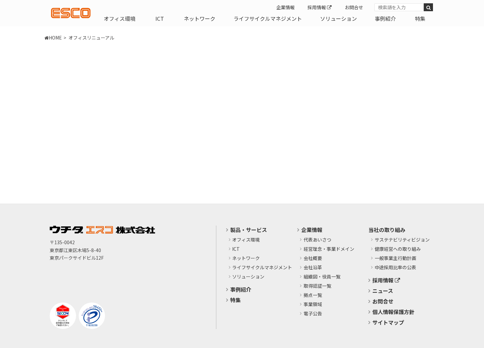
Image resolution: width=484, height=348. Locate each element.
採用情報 (317, 7)
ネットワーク (199, 18)
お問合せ (354, 7)
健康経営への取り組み (398, 249)
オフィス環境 (119, 18)
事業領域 (313, 304)
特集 (420, 18)
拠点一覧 (313, 295)
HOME (55, 37)
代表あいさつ (317, 240)
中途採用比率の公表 (395, 268)
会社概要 (313, 258)
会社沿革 (313, 268)
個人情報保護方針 (393, 311)
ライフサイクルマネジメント (267, 18)
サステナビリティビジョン (402, 240)
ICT (159, 18)
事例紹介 (385, 18)
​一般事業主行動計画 (395, 258)
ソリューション (338, 18)
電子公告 (313, 314)
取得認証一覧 (317, 286)
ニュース (382, 290)
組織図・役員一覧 (322, 277)
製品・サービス (248, 229)
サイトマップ (388, 322)
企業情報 (285, 7)
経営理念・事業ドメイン (329, 249)
